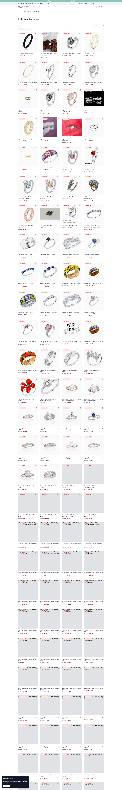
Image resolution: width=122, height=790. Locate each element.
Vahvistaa (6, 785)
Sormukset (26, 11)
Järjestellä (20, 25)
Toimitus (81, 3)
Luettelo (38, 7)
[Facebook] (101, 3)
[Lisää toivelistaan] (36, 33)
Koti (32, 7)
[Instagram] (103, 3)
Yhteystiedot (92, 3)
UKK (86, 3)
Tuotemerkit (46, 7)
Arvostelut (54, 7)
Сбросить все (29, 29)
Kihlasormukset (35, 11)
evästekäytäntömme (22, 781)
